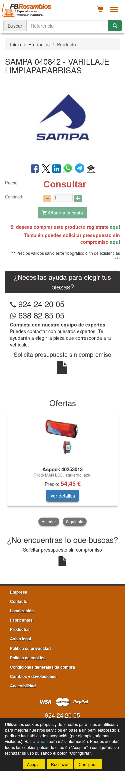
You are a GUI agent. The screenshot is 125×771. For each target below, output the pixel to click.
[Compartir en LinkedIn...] (56, 169)
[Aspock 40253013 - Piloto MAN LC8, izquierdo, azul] (62, 438)
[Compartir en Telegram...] (81, 169)
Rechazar (60, 764)
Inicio (15, 44)
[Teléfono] (13, 303)
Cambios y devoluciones (33, 676)
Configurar (88, 764)
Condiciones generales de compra (42, 667)
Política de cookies (28, 658)
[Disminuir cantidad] (47, 198)
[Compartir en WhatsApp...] (69, 169)
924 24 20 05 (41, 303)
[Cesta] (100, 9)
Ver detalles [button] (62, 495)
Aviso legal (20, 639)
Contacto (18, 601)
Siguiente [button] (74, 521)
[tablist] (62, 469)
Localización (22, 611)
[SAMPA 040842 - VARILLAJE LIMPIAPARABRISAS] (62, 120)
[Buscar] (115, 25)
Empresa (18, 592)
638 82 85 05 (40, 315)
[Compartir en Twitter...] (46, 169)
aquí (115, 226)
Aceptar (34, 764)
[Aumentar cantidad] (78, 198)
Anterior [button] (49, 521)
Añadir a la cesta (65, 212)
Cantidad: (14, 196)
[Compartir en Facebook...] (34, 169)
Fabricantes (21, 620)
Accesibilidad (23, 686)
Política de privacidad (30, 648)
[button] (91, 169)
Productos (39, 44)
